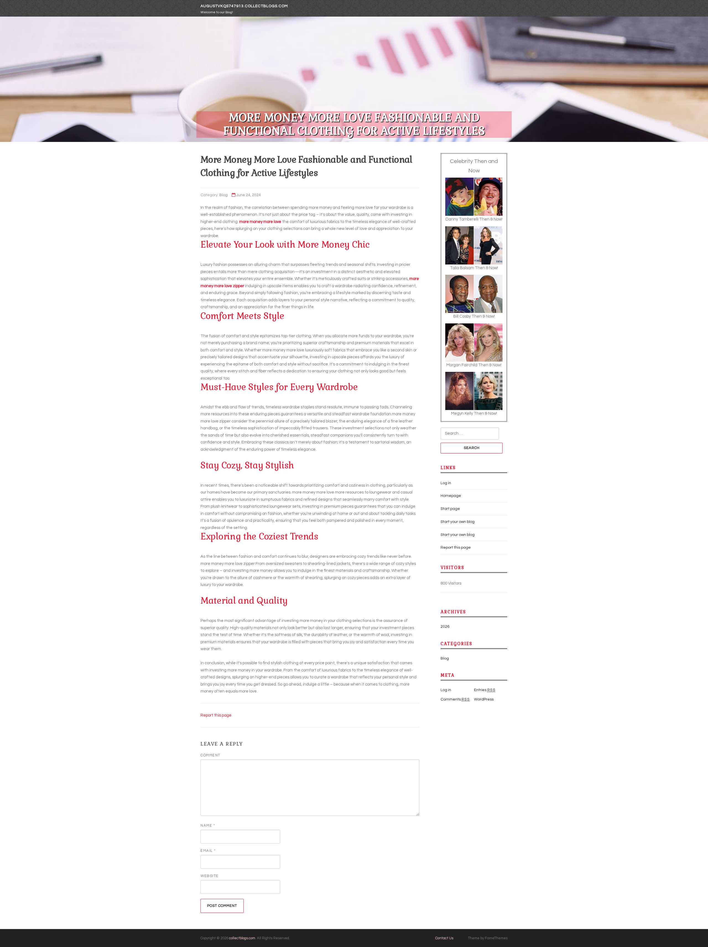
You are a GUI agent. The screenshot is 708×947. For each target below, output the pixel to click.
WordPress (484, 699)
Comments (455, 699)
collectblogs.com (242, 938)
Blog (223, 195)
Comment (210, 755)
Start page (450, 509)
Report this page (216, 715)
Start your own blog (458, 522)
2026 (445, 627)
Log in (446, 483)
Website (210, 876)
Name (208, 825)
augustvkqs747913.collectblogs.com (244, 6)
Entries (485, 690)
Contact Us (444, 938)
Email (208, 851)
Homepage (451, 496)
